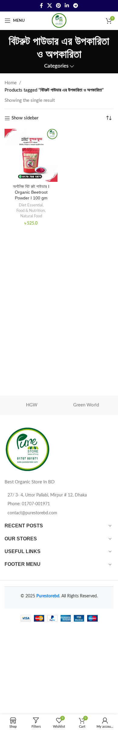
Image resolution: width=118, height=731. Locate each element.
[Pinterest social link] (58, 5)
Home (11, 83)
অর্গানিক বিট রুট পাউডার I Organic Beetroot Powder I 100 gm (31, 192)
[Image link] (27, 449)
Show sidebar (25, 118)
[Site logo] (59, 20)
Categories (56, 66)
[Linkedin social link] (67, 5)
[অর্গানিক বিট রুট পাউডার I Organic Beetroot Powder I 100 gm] (31, 155)
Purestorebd (47, 596)
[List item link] (59, 504)
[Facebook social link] (41, 5)
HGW (32, 405)
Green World (86, 405)
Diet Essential (31, 205)
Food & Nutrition (30, 210)
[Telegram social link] (75, 5)
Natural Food (31, 216)
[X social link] (49, 5)
